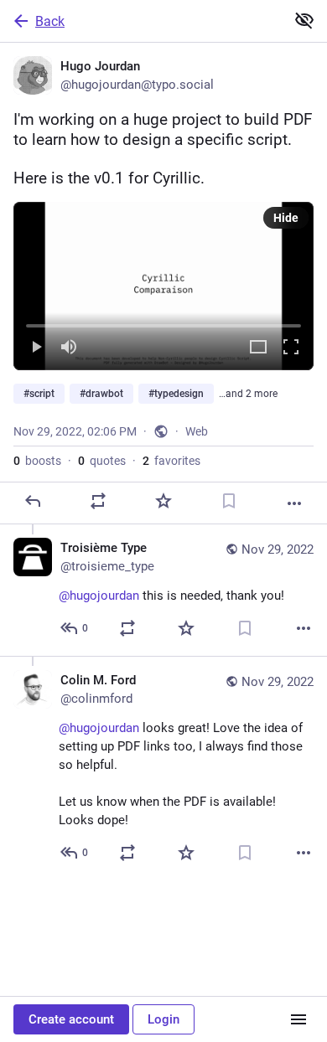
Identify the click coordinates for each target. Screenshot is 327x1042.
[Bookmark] (229, 501)
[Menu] (298, 1019)
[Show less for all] (304, 20)
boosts (37, 460)
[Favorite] (163, 501)
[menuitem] (163, 286)
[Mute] (68, 348)
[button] (163, 286)
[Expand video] (258, 348)
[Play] (36, 348)
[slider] (163, 322)
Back (50, 21)
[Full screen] (291, 348)
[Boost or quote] (98, 501)
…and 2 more (248, 394)
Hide (285, 217)
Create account (71, 1019)
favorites (171, 460)
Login (163, 1019)
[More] (294, 503)
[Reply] (33, 501)
